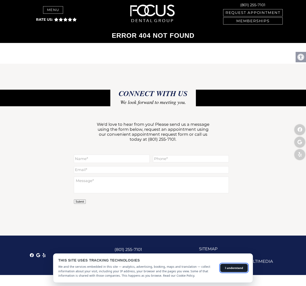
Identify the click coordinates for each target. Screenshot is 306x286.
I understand (234, 268)
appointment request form (160, 134)
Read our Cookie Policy (178, 275)
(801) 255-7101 (252, 5)
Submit (80, 201)
